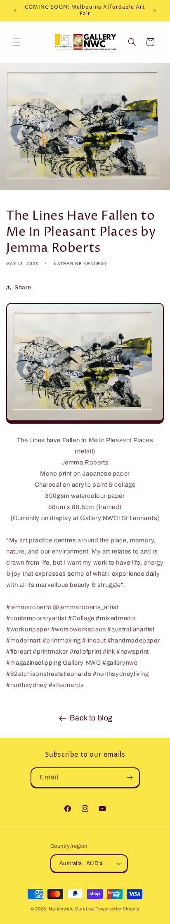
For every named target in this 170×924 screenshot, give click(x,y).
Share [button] (22, 287)
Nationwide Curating (71, 908)
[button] (16, 42)
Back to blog (91, 718)
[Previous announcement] (15, 11)
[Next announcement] (155, 11)
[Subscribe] (130, 777)
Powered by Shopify (117, 908)
